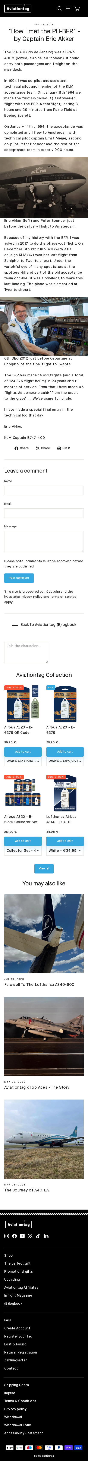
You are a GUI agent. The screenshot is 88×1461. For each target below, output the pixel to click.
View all (44, 868)
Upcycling (12, 1279)
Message (10, 526)
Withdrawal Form (17, 1425)
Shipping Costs (16, 1385)
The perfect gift (17, 1263)
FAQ (7, 1320)
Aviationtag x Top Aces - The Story (36, 1088)
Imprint (10, 1393)
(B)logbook (13, 1304)
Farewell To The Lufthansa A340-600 (39, 985)
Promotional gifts (18, 1272)
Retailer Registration (20, 1352)
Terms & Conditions (20, 1401)
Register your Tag (18, 1336)
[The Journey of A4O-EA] (44, 1139)
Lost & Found (15, 1344)
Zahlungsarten (16, 1360)
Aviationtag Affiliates (21, 1288)
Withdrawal (13, 1417)
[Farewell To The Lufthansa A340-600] (44, 933)
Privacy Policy (31, 597)
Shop (8, 1256)
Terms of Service (63, 597)
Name (8, 481)
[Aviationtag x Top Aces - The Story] (44, 1036)
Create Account (17, 1328)
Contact (11, 1368)
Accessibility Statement (23, 1433)
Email (7, 503)
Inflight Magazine (18, 1295)
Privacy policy (15, 1409)
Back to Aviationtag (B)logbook (47, 625)
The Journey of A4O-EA (26, 1190)
